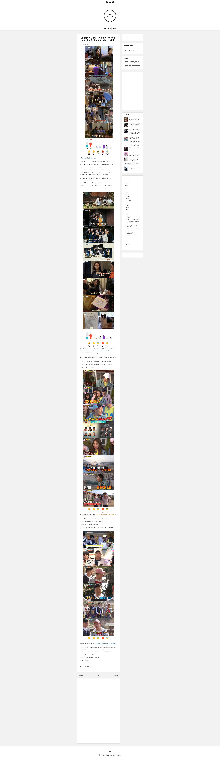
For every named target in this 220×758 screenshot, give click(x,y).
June (127, 209)
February (128, 242)
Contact (114, 28)
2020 (126, 190)
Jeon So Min (103, 43)
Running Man (112, 43)
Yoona (81, 44)
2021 (126, 187)
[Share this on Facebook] (83, 666)
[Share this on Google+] (86, 666)
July (127, 207)
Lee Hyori (108, 43)
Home (105, 28)
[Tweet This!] (84, 666)
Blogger (134, 255)
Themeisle (104, 755)
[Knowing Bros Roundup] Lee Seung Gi (133, 219)
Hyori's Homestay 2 (97, 43)
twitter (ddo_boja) (127, 49)
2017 (126, 247)
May (127, 212)
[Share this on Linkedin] (88, 666)
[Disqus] (98, 696)
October (127, 200)
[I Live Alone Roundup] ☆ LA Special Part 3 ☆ (132, 229)
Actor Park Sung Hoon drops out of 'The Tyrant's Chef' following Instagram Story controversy (135, 154)
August (127, 205)
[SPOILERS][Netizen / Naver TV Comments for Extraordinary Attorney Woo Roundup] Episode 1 (135, 125)
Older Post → (116, 675)
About (109, 28)
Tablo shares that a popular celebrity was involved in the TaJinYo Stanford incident (134, 119)
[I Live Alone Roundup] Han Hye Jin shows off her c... (132, 222)
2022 (126, 185)
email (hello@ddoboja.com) (129, 51)
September (128, 203)
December (128, 196)
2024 (126, 183)
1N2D (92, 43)
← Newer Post (80, 675)
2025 (126, 181)
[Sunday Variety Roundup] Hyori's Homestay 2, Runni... (132, 225)
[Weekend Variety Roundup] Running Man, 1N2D (133, 216)
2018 (126, 194)
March (127, 240)
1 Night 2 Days (88, 43)
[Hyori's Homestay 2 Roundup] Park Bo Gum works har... (133, 233)
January (127, 244)
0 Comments (85, 44)
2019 (126, 192)
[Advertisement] (132, 91)
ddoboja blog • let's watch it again (109, 754)
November (128, 198)
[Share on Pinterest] (87, 666)
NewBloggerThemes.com (117, 755)
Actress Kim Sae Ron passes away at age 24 (134, 148)
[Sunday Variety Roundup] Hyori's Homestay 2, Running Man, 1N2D (97, 39)
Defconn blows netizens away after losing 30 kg (134, 167)
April (127, 214)
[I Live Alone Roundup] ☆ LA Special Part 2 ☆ (132, 236)
